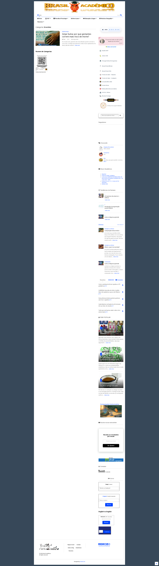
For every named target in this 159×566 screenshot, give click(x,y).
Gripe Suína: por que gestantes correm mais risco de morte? (76, 35)
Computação (107, 261)
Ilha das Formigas (105, 96)
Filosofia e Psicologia (61, 18)
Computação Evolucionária (112, 230)
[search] (120, 115)
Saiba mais (77, 45)
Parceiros (71, 551)
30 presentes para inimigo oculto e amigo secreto (110, 384)
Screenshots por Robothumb (104, 546)
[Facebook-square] (99, 544)
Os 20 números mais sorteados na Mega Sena (109, 358)
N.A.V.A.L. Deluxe (105, 92)
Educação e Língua (90, 18)
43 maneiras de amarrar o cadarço (112, 196)
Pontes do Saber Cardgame (108, 175)
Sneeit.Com (82, 561)
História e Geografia (106, 18)
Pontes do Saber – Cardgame (108, 78)
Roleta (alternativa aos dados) (108, 89)
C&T (48, 18)
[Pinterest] (103, 544)
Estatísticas (78, 547)
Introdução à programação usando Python (112, 207)
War (105, 158)
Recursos (40, 22)
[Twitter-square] (101, 544)
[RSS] (107, 544)
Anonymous (106, 152)
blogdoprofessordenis (109, 147)
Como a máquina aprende (112, 217)
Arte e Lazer (75, 18)
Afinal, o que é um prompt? (112, 247)
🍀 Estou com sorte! (111, 47)
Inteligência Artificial (109, 228)
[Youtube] (105, 544)
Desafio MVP (104, 51)
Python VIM (104, 56)
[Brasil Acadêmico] (79, 11)
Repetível (104, 174)
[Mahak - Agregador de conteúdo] (111, 461)
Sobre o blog (71, 547)
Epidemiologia (65, 31)
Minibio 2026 (105, 184)
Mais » (105, 161)
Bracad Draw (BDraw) (106, 66)
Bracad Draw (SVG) (105, 71)
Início (40, 18)
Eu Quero (111, 445)
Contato (78, 544)
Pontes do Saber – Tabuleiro (108, 75)
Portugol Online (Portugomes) (108, 61)
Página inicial (70, 544)
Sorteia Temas (104, 85)
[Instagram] (109, 544)
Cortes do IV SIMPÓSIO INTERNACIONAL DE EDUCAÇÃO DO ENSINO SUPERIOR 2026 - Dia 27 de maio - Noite (112, 178)
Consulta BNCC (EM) (106, 82)
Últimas (101, 224)
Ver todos (120, 224)
